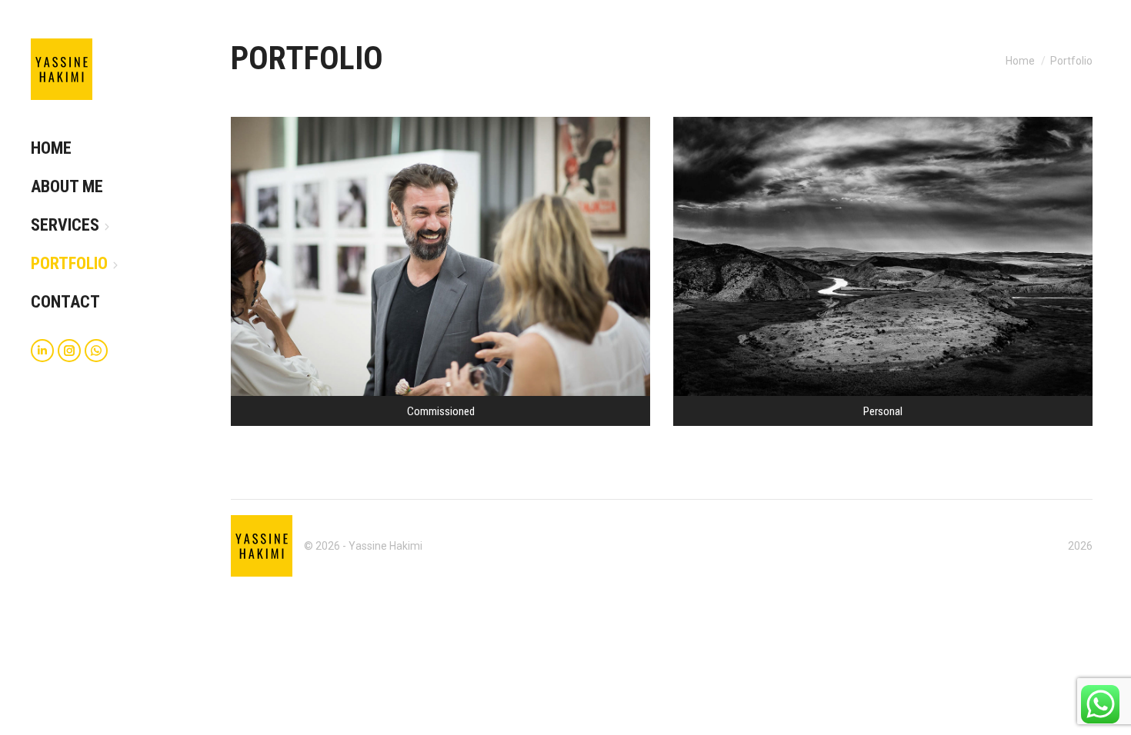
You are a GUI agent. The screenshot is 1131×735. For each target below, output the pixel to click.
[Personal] (883, 271)
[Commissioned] (440, 271)
